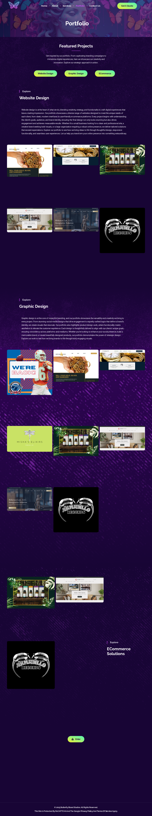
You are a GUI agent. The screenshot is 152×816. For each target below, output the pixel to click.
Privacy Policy (87, 811)
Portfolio (80, 6)
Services (67, 6)
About (55, 6)
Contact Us (94, 6)
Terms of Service (104, 811)
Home (44, 6)
